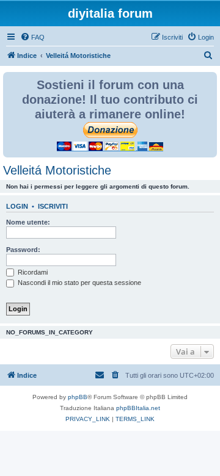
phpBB (77, 397)
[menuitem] (32, 37)
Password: (23, 249)
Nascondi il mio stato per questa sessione (78, 282)
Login (17, 206)
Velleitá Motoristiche (57, 170)
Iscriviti (53, 206)
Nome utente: (28, 222)
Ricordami (32, 272)
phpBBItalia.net (138, 408)
